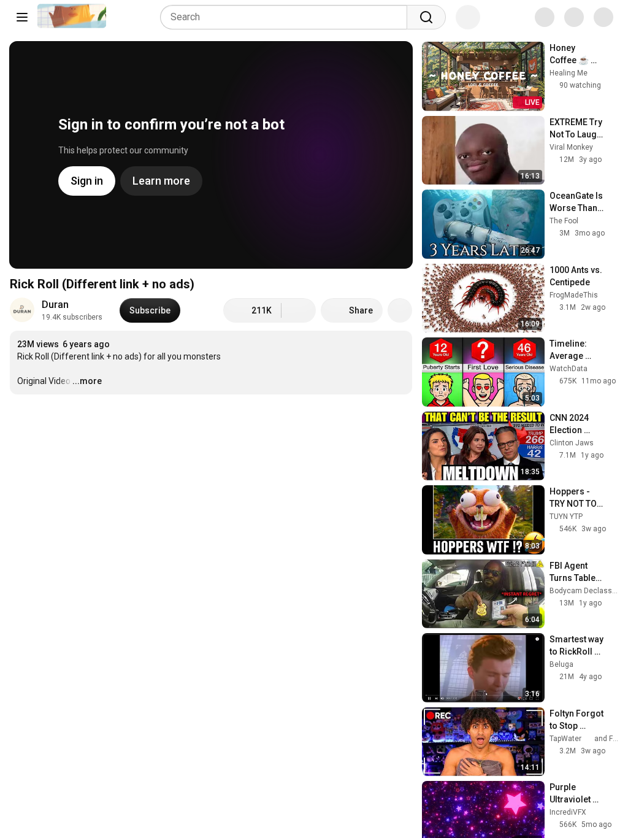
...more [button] (87, 381)
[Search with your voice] (468, 17)
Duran (55, 304)
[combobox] (287, 17)
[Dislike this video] (298, 310)
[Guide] (22, 17)
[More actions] (400, 310)
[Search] (426, 17)
